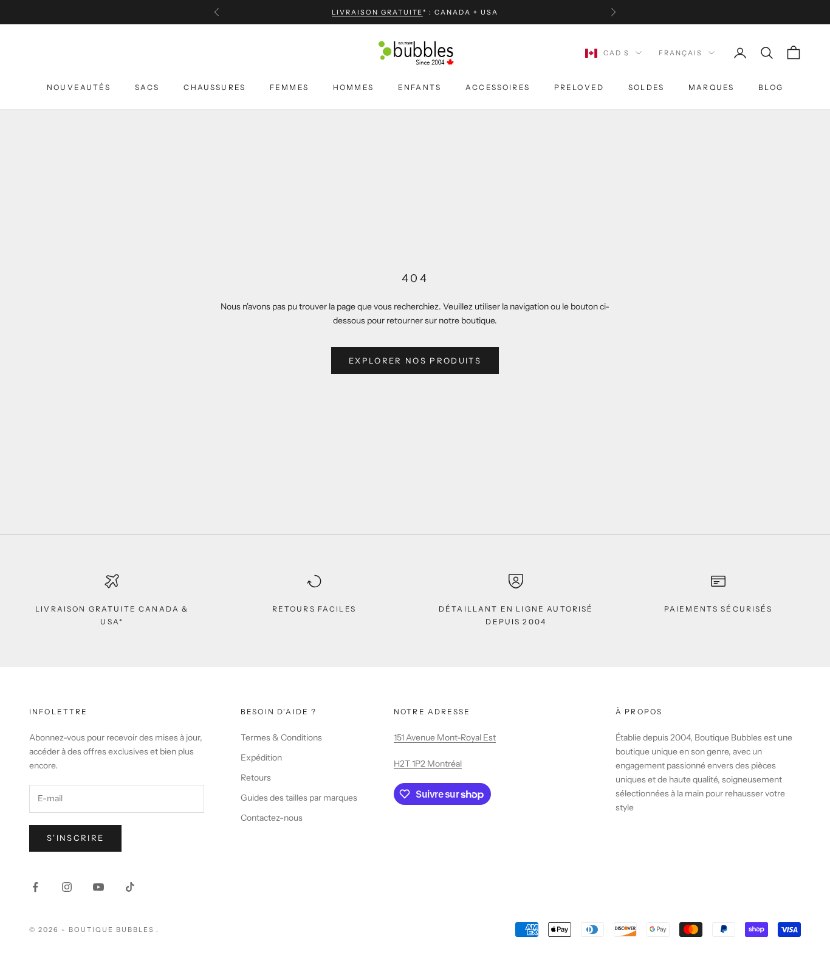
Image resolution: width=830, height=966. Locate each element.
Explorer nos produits (415, 360)
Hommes (353, 87)
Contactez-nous (272, 817)
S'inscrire (75, 838)
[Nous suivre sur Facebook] (35, 887)
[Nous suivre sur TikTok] (130, 887)
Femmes (289, 87)
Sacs (147, 87)
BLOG (770, 87)
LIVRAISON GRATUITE (378, 12)
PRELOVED (579, 87)
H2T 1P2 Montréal (428, 763)
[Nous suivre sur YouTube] (98, 887)
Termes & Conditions (281, 737)
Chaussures (214, 87)
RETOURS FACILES (314, 608)
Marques (711, 87)
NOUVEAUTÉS (79, 87)
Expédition (261, 757)
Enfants (419, 87)
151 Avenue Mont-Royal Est (445, 737)
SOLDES (646, 87)
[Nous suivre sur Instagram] (67, 887)
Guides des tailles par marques (299, 797)
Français (680, 53)
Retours (256, 777)
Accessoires (497, 87)
